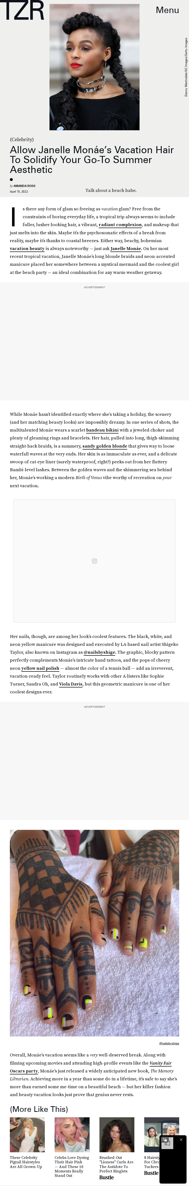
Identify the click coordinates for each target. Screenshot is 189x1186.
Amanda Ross (24, 186)
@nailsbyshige (99, 652)
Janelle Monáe (125, 248)
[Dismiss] (181, 1140)
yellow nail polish (40, 668)
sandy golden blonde (104, 446)
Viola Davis (70, 684)
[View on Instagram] (94, 561)
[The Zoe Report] (22, 10)
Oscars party (24, 1071)
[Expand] (165, 1140)
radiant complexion (120, 224)
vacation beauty (27, 248)
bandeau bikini (102, 430)
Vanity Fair (161, 1063)
